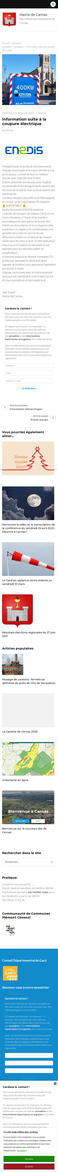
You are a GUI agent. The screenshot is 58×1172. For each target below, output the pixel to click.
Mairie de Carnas (33, 15)
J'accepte (29, 1159)
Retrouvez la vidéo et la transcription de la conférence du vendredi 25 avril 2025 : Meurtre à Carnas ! (28, 528)
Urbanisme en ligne (15, 780)
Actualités (7, 130)
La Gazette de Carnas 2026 (19, 731)
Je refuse (29, 1166)
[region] (29, 1150)
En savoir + (22, 1150)
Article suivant (39, 418)
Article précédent (26, 407)
